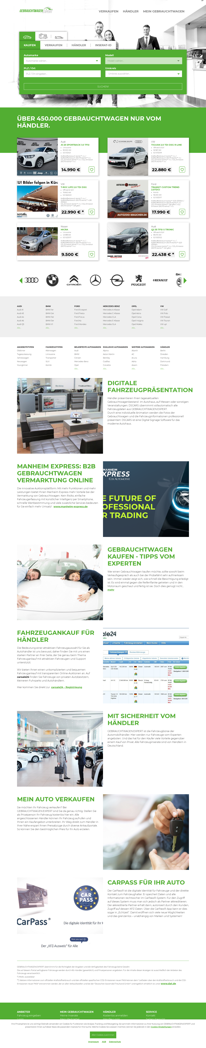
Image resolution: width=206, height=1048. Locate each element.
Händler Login (111, 1019)
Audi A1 (20, 310)
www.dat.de (168, 983)
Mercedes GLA (109, 324)
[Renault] (160, 280)
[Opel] (117, 280)
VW (162, 306)
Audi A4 (20, 317)
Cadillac (106, 361)
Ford (77, 306)
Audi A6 (20, 320)
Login (20, 1019)
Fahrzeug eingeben (29, 1015)
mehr (111, 589)
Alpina (106, 350)
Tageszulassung (24, 354)
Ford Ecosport (80, 310)
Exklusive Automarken (115, 347)
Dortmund (165, 361)
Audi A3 (20, 313)
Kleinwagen (51, 350)
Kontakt (150, 1015)
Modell (109, 55)
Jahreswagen (23, 358)
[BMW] (52, 280)
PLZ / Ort (29, 68)
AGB (104, 1042)
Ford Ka (77, 320)
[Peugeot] (138, 280)
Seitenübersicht (155, 1019)
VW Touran (165, 320)
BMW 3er (50, 317)
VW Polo (164, 313)
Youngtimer (22, 365)
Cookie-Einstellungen (161, 1027)
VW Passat (165, 317)
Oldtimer (21, 350)
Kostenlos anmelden (115, 1015)
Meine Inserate (69, 1015)
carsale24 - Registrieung (66, 687)
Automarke (31, 55)
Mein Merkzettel (69, 1019)
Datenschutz (115, 1042)
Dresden (164, 354)
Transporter (51, 358)
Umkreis (110, 68)
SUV (47, 361)
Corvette (107, 365)
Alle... (19, 328)
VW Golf (163, 310)
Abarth (135, 350)
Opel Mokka (137, 324)
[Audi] (31, 280)
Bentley (106, 358)
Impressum (93, 1042)
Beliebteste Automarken (87, 347)
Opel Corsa (136, 317)
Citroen (77, 358)
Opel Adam (137, 310)
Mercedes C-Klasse (111, 313)
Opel (134, 306)
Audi (19, 306)
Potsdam (164, 365)
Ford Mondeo (80, 324)
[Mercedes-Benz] (95, 280)
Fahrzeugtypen (54, 347)
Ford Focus (79, 317)
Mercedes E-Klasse (111, 320)
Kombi (49, 365)
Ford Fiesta (79, 313)
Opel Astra (136, 313)
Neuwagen (22, 361)
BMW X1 (49, 324)
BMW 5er (50, 320)
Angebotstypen (25, 347)
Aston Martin (108, 354)
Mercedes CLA (109, 317)
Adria (134, 361)
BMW (48, 306)
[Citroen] (74, 280)
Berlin (163, 350)
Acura (134, 358)
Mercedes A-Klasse (111, 310)
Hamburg (164, 358)
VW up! (163, 324)
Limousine (50, 354)
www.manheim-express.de (71, 506)
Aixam (134, 365)
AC (133, 354)
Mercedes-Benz (111, 306)
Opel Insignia (137, 320)
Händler (165, 347)
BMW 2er (50, 313)
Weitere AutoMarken (143, 347)
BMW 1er (50, 310)
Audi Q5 (20, 324)
